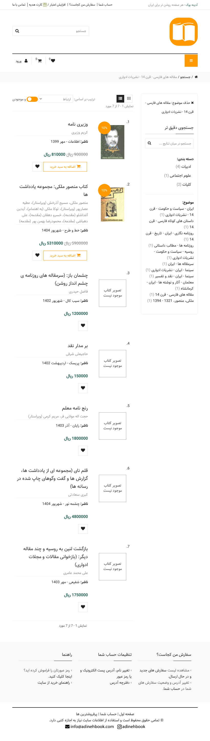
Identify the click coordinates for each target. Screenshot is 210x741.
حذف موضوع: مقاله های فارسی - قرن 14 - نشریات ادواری (169, 107)
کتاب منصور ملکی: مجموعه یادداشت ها (53, 190)
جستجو (185, 77)
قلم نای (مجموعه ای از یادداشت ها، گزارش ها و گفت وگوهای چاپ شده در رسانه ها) (52, 478)
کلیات (184, 184)
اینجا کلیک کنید (60, 676)
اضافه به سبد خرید (62, 167)
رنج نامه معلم (75, 408)
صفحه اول (126, 714)
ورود (19, 61)
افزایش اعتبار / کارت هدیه (47, 5)
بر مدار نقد (78, 346)
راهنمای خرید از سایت (54, 683)
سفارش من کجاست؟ (82, 4)
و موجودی (19, 99)
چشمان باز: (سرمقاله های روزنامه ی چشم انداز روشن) (54, 279)
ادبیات (183, 166)
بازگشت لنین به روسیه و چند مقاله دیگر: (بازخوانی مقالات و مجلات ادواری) (55, 557)
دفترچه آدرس (120, 683)
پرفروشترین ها (86, 714)
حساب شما (105, 4)
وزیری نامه (78, 124)
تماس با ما (18, 4)
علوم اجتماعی (177, 175)
